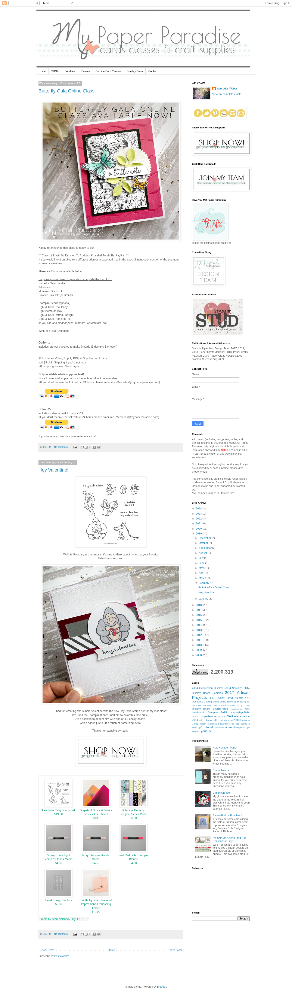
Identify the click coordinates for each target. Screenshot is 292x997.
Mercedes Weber (227, 88)
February (204, 583)
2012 (199, 635)
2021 (199, 523)
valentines (219, 727)
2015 (199, 620)
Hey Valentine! (53, 470)
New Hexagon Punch (225, 747)
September (205, 547)
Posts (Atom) (61, 956)
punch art (221, 716)
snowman (223, 723)
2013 (199, 630)
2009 (199, 650)
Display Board (201, 708)
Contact (152, 71)
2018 (199, 605)
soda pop (234, 724)
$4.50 (58, 863)
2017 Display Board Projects (226, 697)
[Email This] (82, 447)
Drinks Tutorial (221, 770)
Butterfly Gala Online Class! (67, 91)
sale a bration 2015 (209, 720)
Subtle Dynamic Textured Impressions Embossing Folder (96, 904)
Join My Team (135, 71)
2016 (199, 614)
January (204, 598)
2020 (199, 528)
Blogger (161, 986)
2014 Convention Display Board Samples (217, 688)
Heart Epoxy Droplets (58, 900)
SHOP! (55, 71)
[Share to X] (90, 447)
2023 (199, 513)
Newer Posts (47, 950)
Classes (85, 71)
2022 (199, 518)
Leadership (220, 708)
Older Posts (175, 950)
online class (198, 716)
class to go (236, 705)
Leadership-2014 (240, 712)
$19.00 (58, 814)
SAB (230, 716)
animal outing (219, 701)
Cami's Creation (222, 792)
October (204, 543)
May (201, 568)
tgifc (201, 727)
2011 (199, 639)
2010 (199, 645)
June (202, 563)
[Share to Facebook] (94, 447)
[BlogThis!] (86, 447)
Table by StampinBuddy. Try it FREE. (64, 919)
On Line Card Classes (108, 71)
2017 (199, 610)
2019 (199, 533)
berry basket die (235, 702)
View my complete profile (226, 94)
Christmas (224, 705)
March (203, 578)
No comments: (62, 447)
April (202, 572)
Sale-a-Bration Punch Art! (227, 815)
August (203, 553)
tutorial (208, 727)
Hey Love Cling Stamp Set (58, 810)
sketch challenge (208, 724)
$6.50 (58, 904)
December (205, 538)
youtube (206, 731)
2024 (199, 508)
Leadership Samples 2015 (209, 712)
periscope (210, 716)
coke (247, 705)
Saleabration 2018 (229, 720)
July (201, 558)
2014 (199, 624)
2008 (199, 655)
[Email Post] (75, 447)
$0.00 (96, 818)
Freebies (70, 71)
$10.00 (96, 912)
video (228, 727)
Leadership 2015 (240, 709)
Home (42, 71)
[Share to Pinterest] (98, 447)
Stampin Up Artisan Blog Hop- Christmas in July (230, 839)
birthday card (210, 705)
